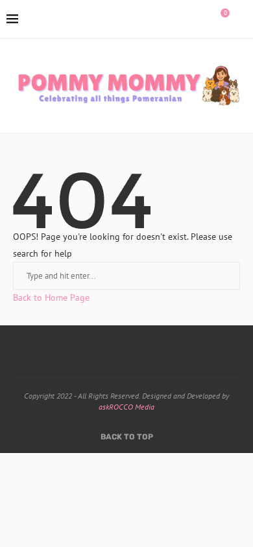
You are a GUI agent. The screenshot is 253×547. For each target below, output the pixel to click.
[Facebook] (163, 19)
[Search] (240, 19)
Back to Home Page (51, 297)
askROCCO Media (126, 407)
